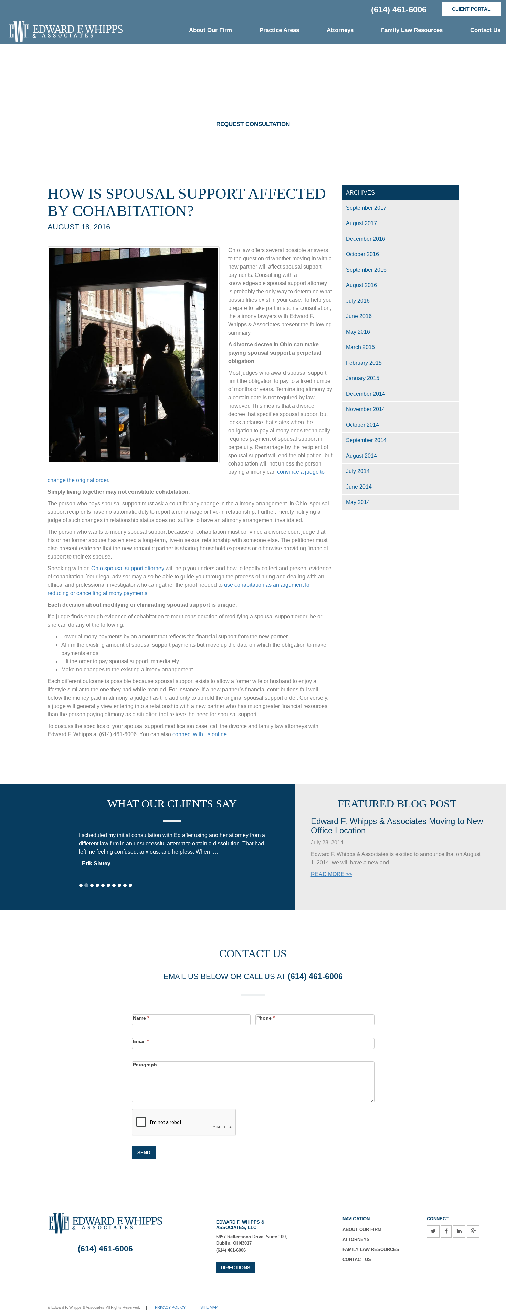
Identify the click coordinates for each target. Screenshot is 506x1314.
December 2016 (365, 239)
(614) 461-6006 (398, 9)
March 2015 (360, 347)
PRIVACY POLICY (170, 1307)
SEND (143, 1152)
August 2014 (361, 456)
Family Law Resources (412, 30)
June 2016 (359, 316)
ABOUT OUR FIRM (361, 1229)
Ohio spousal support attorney (127, 568)
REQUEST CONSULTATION (253, 124)
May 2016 (358, 332)
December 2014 (365, 394)
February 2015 (364, 363)
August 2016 (361, 285)
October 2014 (362, 425)
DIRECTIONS (235, 1267)
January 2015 (362, 378)
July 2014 (358, 471)
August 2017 (361, 223)
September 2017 (366, 208)
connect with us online (199, 734)
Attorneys (340, 30)
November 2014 (365, 409)
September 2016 (366, 270)
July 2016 (358, 301)
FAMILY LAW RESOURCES (370, 1249)
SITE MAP (209, 1307)
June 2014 (359, 487)
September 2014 (366, 440)
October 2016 (362, 254)
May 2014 (358, 502)
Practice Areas (279, 30)
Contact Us (485, 30)
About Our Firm (210, 30)
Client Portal (471, 9)
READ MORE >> (331, 874)
